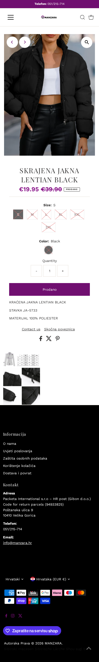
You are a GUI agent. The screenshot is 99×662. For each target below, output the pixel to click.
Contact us (31, 329)
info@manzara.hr (17, 543)
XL (61, 214)
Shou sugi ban (78, 649)
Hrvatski (13, 579)
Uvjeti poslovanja (17, 451)
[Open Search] (82, 17)
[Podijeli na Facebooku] (41, 340)
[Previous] (12, 42)
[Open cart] (91, 17)
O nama (9, 444)
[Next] (24, 42)
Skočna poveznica (59, 329)
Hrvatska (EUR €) (51, 579)
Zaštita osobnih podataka (25, 458)
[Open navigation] (15, 17)
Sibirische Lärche (50, 649)
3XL (48, 227)
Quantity (49, 261)
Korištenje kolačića (19, 466)
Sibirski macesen (19, 649)
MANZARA (53, 643)
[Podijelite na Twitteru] (49, 340)
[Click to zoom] (86, 42)
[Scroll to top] (89, 652)
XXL (77, 214)
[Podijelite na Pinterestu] (58, 340)
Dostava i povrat (17, 473)
